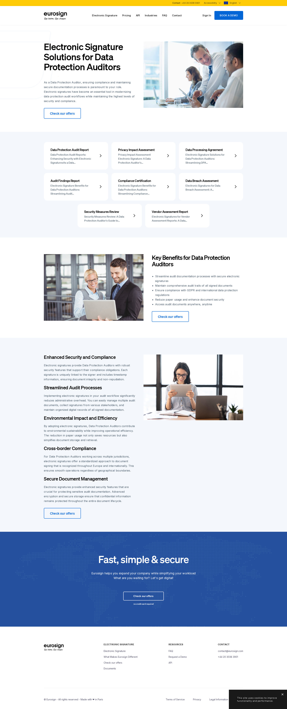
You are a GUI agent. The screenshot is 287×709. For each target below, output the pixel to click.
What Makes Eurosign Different (121, 656)
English (234, 3)
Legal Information (218, 699)
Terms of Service (175, 699)
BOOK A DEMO (229, 15)
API (138, 15)
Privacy (197, 699)
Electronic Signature (104, 15)
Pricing (126, 15)
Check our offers (62, 113)
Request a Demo (178, 656)
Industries (151, 15)
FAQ (164, 15)
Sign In (206, 15)
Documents (110, 668)
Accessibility (210, 3)
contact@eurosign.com (230, 651)
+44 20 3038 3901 (191, 3)
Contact (177, 15)
